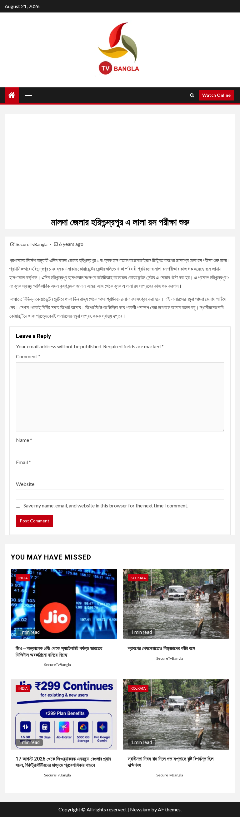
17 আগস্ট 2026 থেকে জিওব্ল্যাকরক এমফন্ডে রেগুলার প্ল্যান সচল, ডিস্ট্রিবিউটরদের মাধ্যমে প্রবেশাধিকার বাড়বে (63, 762)
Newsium (140, 809)
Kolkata (138, 578)
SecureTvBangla (32, 244)
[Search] (192, 95)
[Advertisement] (120, 157)
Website (25, 484)
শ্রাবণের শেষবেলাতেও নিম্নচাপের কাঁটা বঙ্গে (161, 648)
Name (24, 440)
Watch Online (216, 95)
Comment (28, 356)
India (23, 578)
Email (23, 462)
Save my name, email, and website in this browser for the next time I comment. (105, 505)
